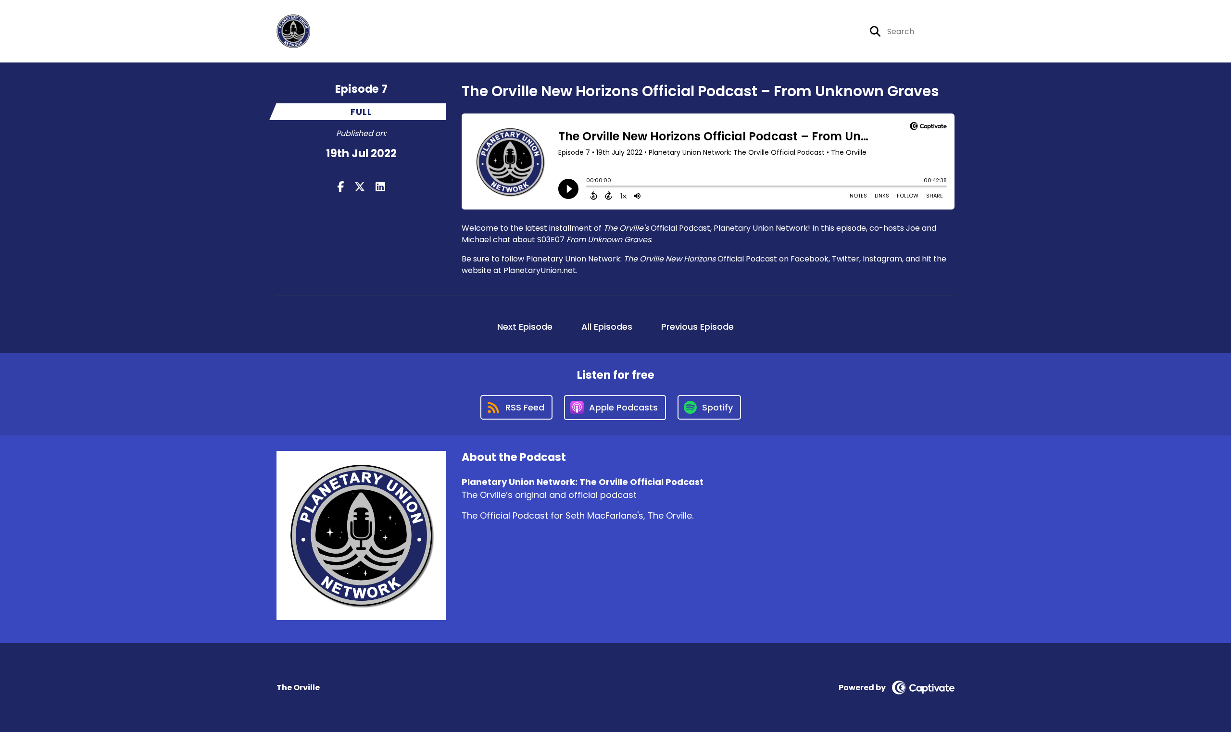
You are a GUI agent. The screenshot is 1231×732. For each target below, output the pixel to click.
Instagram (882, 258)
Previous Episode (697, 327)
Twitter (845, 258)
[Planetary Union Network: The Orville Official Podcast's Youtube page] (843, 31)
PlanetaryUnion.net (539, 270)
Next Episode (525, 327)
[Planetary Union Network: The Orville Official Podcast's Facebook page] (780, 31)
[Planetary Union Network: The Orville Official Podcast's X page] (796, 31)
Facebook (810, 258)
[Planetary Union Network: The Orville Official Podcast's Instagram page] (819, 31)
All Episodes (606, 327)
